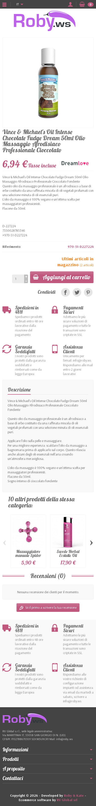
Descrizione (19, 389)
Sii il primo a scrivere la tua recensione (51, 607)
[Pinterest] (88, 292)
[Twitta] (77, 292)
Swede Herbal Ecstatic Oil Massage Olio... (68, 555)
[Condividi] (65, 292)
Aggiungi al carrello (67, 277)
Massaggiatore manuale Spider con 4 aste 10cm (28, 555)
